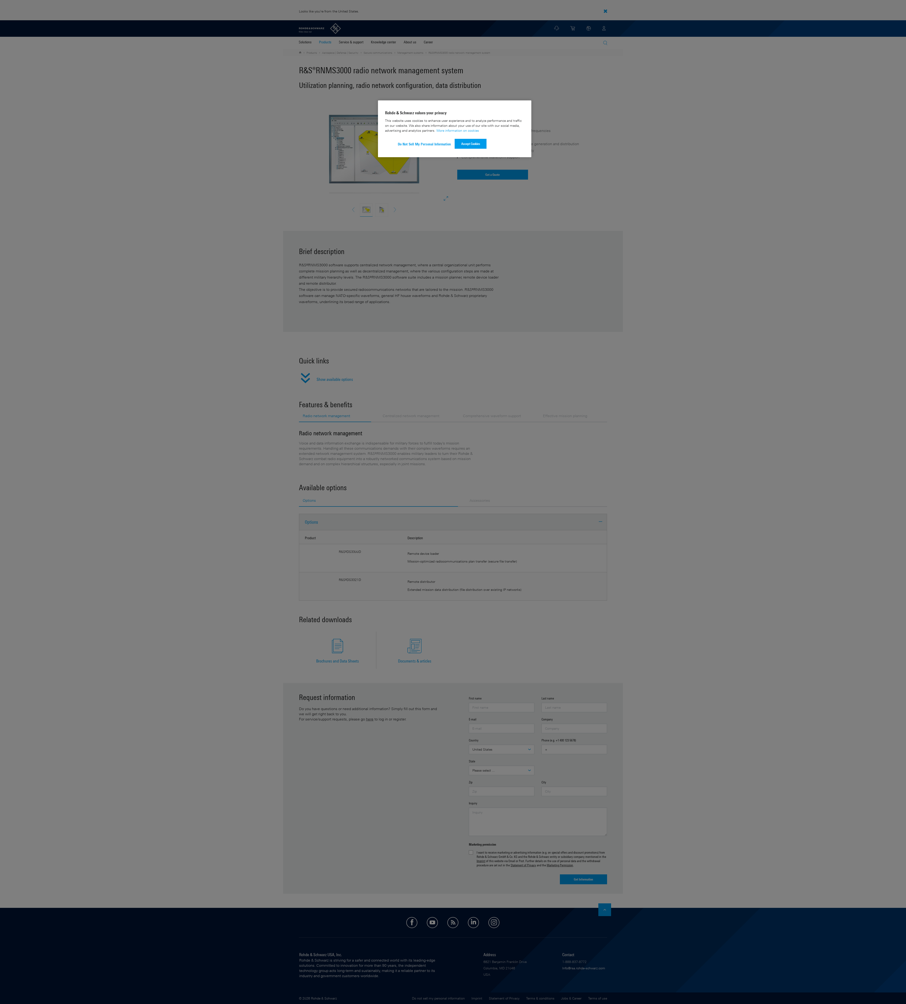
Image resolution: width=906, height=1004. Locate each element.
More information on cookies (457, 130)
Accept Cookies (470, 144)
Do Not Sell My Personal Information (424, 144)
